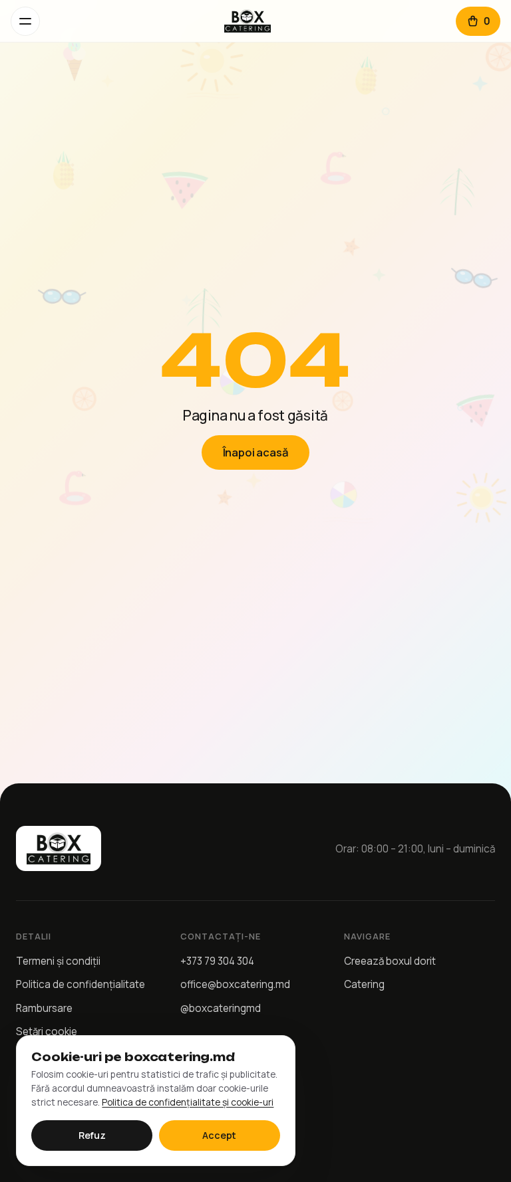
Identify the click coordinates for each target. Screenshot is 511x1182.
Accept (219, 1135)
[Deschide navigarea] (25, 21)
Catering (364, 984)
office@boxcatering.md (235, 984)
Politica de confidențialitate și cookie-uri (187, 1102)
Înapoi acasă (256, 452)
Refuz (92, 1135)
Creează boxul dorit (390, 961)
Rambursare (44, 1008)
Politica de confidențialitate (80, 984)
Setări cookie (46, 1031)
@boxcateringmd (220, 1008)
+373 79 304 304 (217, 961)
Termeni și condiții (58, 961)
